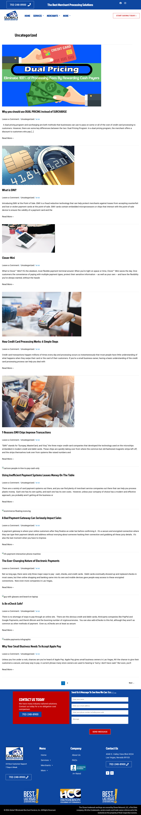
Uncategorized (27, 119)
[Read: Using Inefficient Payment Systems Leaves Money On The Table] (20, 468)
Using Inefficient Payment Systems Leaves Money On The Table (38, 475)
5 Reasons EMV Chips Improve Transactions (26, 432)
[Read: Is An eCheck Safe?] (20, 596)
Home (27, 16)
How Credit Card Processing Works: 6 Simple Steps (30, 341)
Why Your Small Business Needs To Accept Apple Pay (31, 646)
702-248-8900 (30, 714)
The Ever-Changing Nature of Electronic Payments (30, 561)
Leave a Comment (10, 119)
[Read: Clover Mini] (28, 238)
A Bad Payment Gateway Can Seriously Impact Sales (31, 518)
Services (37, 16)
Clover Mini (8, 258)
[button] (38, 16)
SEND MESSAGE (99, 731)
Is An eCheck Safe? (12, 603)
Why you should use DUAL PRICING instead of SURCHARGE (34, 111)
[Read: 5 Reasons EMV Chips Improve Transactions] (38, 401)
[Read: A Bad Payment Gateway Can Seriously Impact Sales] (16, 511)
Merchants (52, 16)
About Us (76, 755)
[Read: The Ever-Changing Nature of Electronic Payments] (21, 553)
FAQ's (74, 760)
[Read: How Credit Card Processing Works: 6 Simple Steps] (41, 314)
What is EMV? (9, 190)
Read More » (7, 137)
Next (131, 683)
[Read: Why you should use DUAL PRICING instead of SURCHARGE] (51, 75)
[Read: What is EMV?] (38, 165)
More (65, 16)
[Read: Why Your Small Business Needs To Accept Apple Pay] (16, 639)
